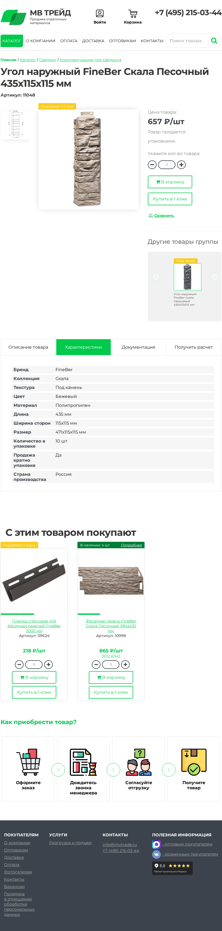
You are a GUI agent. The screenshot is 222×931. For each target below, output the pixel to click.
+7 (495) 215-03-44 (188, 12)
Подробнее (131, 545)
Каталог (11, 40)
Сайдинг (47, 59)
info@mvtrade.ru (120, 845)
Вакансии (14, 886)
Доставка (93, 40)
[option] (15, 127)
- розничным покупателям (190, 854)
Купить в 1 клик (170, 199)
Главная (9, 59)
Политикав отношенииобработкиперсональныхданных (19, 904)
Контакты (152, 40)
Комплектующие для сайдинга (90, 59)
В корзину (172, 181)
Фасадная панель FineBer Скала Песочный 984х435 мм (111, 626)
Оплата (68, 40)
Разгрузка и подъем (70, 842)
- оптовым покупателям (187, 844)
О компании (41, 40)
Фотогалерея (18, 871)
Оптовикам (122, 40)
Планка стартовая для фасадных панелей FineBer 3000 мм (34, 626)
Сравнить (163, 215)
